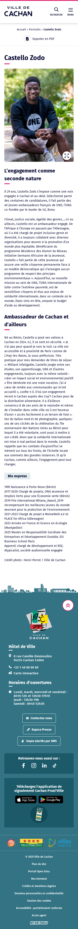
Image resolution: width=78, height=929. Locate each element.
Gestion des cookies (39, 900)
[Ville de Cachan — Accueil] (18, 15)
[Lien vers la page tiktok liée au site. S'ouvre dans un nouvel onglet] (54, 765)
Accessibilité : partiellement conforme (39, 908)
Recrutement (39, 878)
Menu (70, 14)
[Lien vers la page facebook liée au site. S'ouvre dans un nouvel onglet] (23, 765)
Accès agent (39, 915)
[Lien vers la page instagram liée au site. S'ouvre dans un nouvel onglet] (34, 765)
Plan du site (39, 864)
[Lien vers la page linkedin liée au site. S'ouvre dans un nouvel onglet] (44, 765)
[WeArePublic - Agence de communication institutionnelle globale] (39, 923)
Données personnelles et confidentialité (39, 893)
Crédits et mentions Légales (39, 886)
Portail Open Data (39, 871)
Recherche (56, 14)
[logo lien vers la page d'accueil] (39, 623)
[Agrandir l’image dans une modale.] (39, 115)
